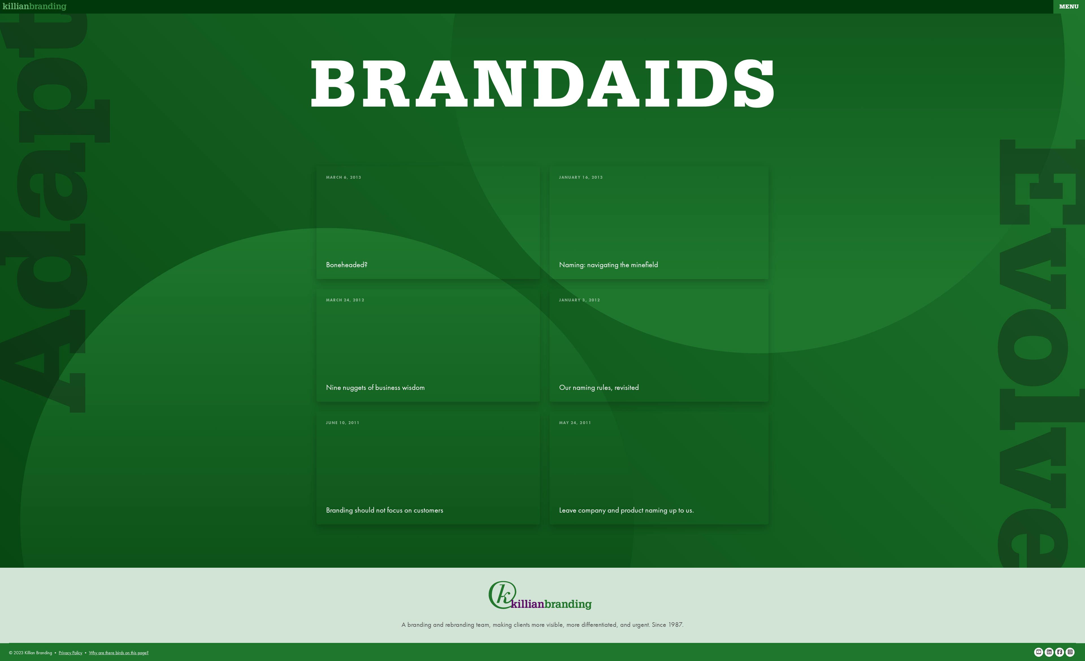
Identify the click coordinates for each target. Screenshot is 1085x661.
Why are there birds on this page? (119, 653)
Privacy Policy (70, 653)
